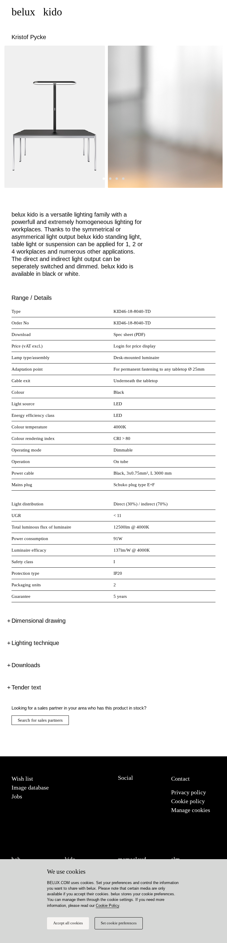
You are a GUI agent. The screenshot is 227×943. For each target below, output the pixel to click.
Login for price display (135, 346)
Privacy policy (188, 792)
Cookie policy (188, 801)
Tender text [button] (26, 687)
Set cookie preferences (119, 923)
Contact (180, 778)
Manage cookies (190, 810)
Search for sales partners (40, 720)
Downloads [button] (26, 665)
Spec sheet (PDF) (129, 334)
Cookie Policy (107, 905)
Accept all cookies (68, 923)
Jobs (17, 796)
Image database (30, 787)
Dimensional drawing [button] (39, 620)
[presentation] (16, 118)
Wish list (22, 778)
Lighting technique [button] (35, 643)
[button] (103, 178)
